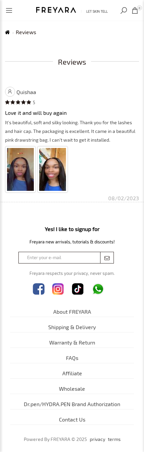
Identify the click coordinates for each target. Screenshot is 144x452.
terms (114, 439)
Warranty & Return (72, 342)
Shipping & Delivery (72, 327)
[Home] (72, 9)
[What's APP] (98, 289)
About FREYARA (72, 311)
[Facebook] (39, 289)
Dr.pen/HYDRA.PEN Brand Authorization (72, 404)
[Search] (124, 10)
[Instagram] (58, 289)
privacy (97, 439)
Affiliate (72, 373)
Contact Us (72, 419)
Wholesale (72, 388)
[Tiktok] (78, 289)
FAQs (72, 358)
